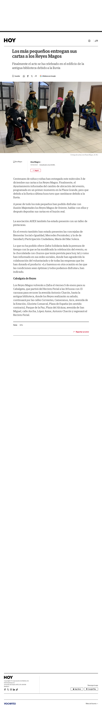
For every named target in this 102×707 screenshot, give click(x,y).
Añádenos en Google (49, 76)
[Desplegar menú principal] (96, 40)
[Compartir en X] (31, 76)
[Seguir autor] (35, 170)
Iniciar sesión (89, 40)
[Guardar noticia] (16, 76)
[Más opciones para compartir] (35, 76)
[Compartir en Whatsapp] (23, 76)
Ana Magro (35, 162)
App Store (78, 689)
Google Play (92, 689)
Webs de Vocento (91, 704)
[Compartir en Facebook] (27, 76)
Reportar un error (82, 332)
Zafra (21, 325)
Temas (15, 325)
